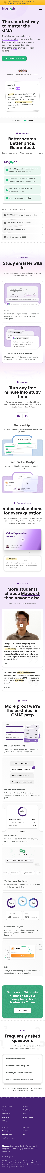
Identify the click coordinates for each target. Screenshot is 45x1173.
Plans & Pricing (27, 1110)
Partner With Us (7, 1134)
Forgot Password (27, 1117)
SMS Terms (5, 1117)
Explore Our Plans (22, 1011)
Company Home (7, 1131)
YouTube (25, 1131)
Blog (23, 1134)
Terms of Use (6, 1113)
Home (4, 1110)
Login (24, 1113)
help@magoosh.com (27, 1048)
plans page (29, 1091)
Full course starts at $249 (14, 58)
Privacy (4, 1121)
